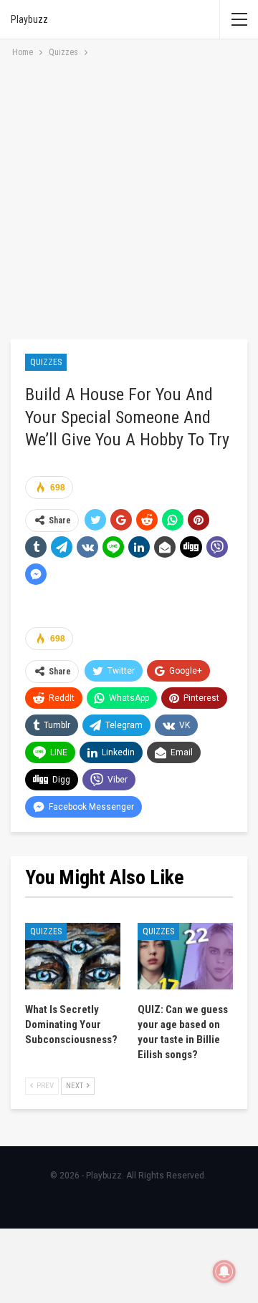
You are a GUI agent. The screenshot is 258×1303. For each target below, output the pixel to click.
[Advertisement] (129, 196)
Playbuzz (29, 19)
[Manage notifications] (224, 1271)
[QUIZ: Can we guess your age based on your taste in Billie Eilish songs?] (185, 956)
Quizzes (46, 362)
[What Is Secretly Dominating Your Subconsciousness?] (72, 956)
